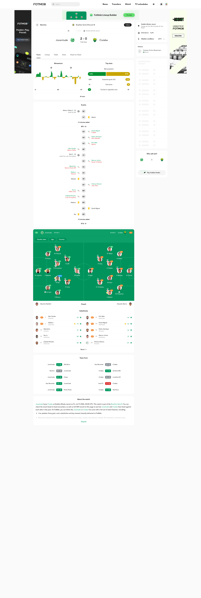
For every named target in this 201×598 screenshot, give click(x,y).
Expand (83, 422)
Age (52, 239)
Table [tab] (56, 55)
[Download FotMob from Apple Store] (161, 4)
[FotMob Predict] (22, 41)
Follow (128, 25)
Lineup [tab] (47, 55)
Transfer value (41, 239)
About (128, 4)
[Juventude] (142, 161)
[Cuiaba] (162, 161)
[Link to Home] (39, 4)
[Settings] (153, 4)
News (105, 4)
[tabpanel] (100, 223)
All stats (82, 96)
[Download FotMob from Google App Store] (166, 4)
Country (61, 239)
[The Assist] (178, 41)
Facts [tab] (39, 55)
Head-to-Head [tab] (75, 55)
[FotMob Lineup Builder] (100, 15)
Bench (83, 349)
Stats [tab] (64, 55)
